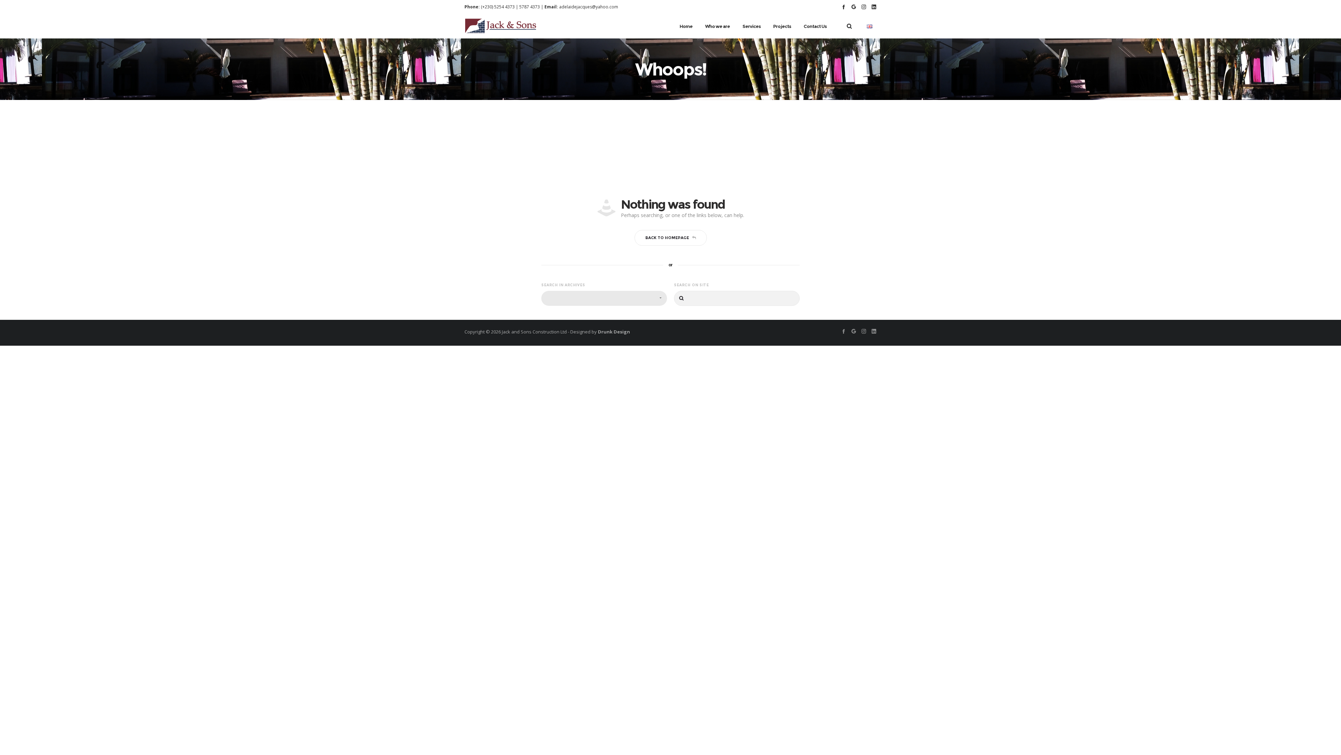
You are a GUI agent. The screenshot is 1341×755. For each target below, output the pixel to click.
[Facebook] (843, 6)
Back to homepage (667, 237)
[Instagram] (864, 6)
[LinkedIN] (874, 6)
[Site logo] (500, 26)
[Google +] (854, 6)
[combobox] (604, 298)
